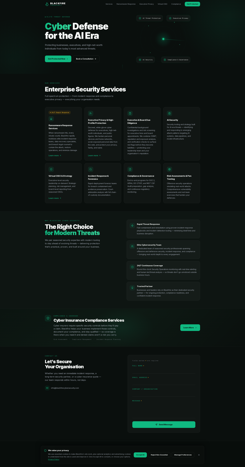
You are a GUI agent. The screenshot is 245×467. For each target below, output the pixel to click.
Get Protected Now (56, 59)
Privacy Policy (53, 459)
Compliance (176, 4)
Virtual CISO (162, 4)
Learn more (54, 155)
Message (137, 401)
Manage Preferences (183, 455)
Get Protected (192, 4)
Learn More (188, 327)
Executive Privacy (147, 4)
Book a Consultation (84, 59)
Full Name (138, 366)
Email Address (140, 377)
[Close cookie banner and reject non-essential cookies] (199, 455)
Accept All (140, 455)
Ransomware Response (126, 4)
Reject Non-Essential (159, 455)
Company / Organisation (145, 389)
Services (109, 4)
